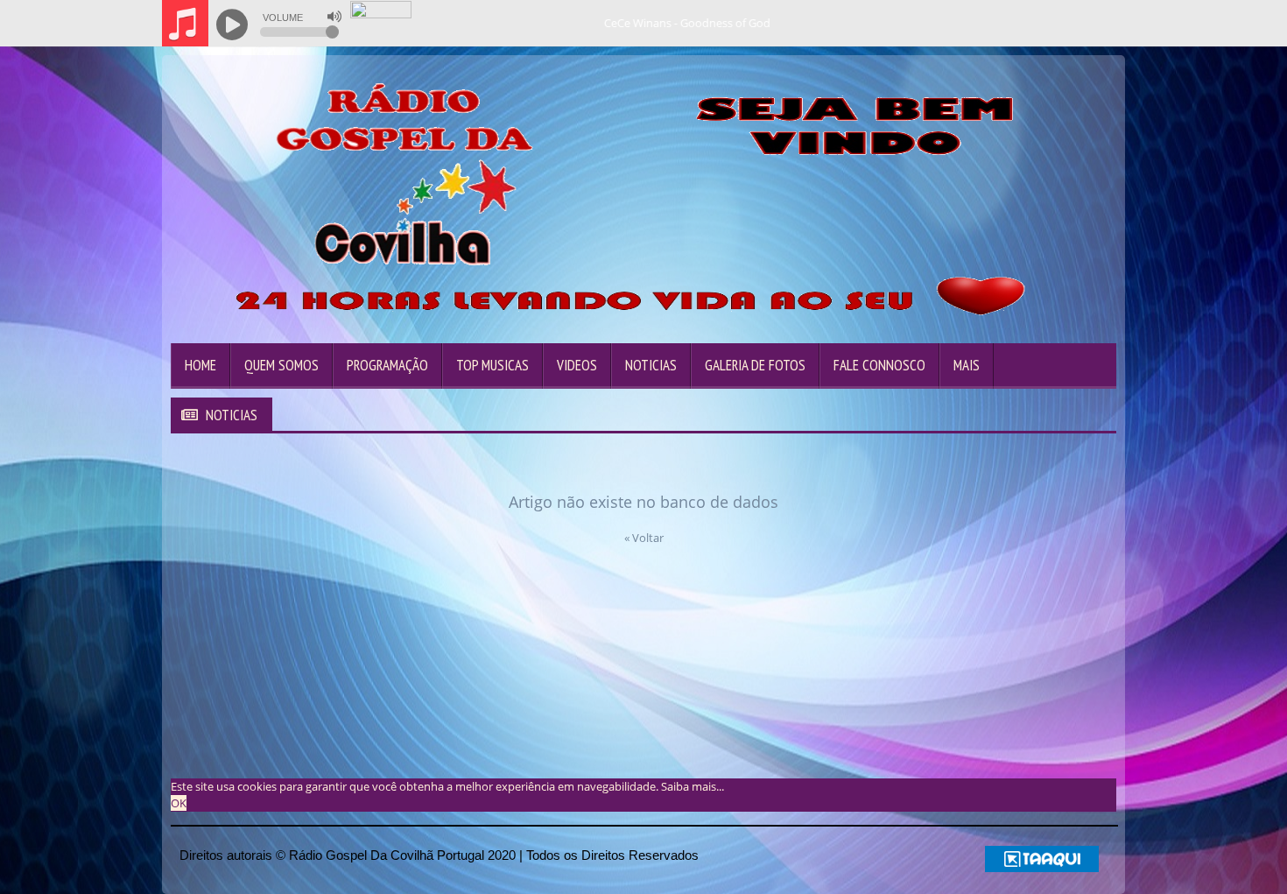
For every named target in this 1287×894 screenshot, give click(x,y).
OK (178, 803)
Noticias (651, 365)
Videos (577, 365)
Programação (387, 365)
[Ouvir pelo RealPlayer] (1038, 23)
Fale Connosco (879, 365)
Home (200, 365)
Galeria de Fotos (755, 365)
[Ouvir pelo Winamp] (1073, 23)
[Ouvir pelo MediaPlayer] (1003, 23)
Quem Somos (281, 365)
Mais (966, 365)
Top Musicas (492, 365)
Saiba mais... (692, 786)
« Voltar (644, 538)
